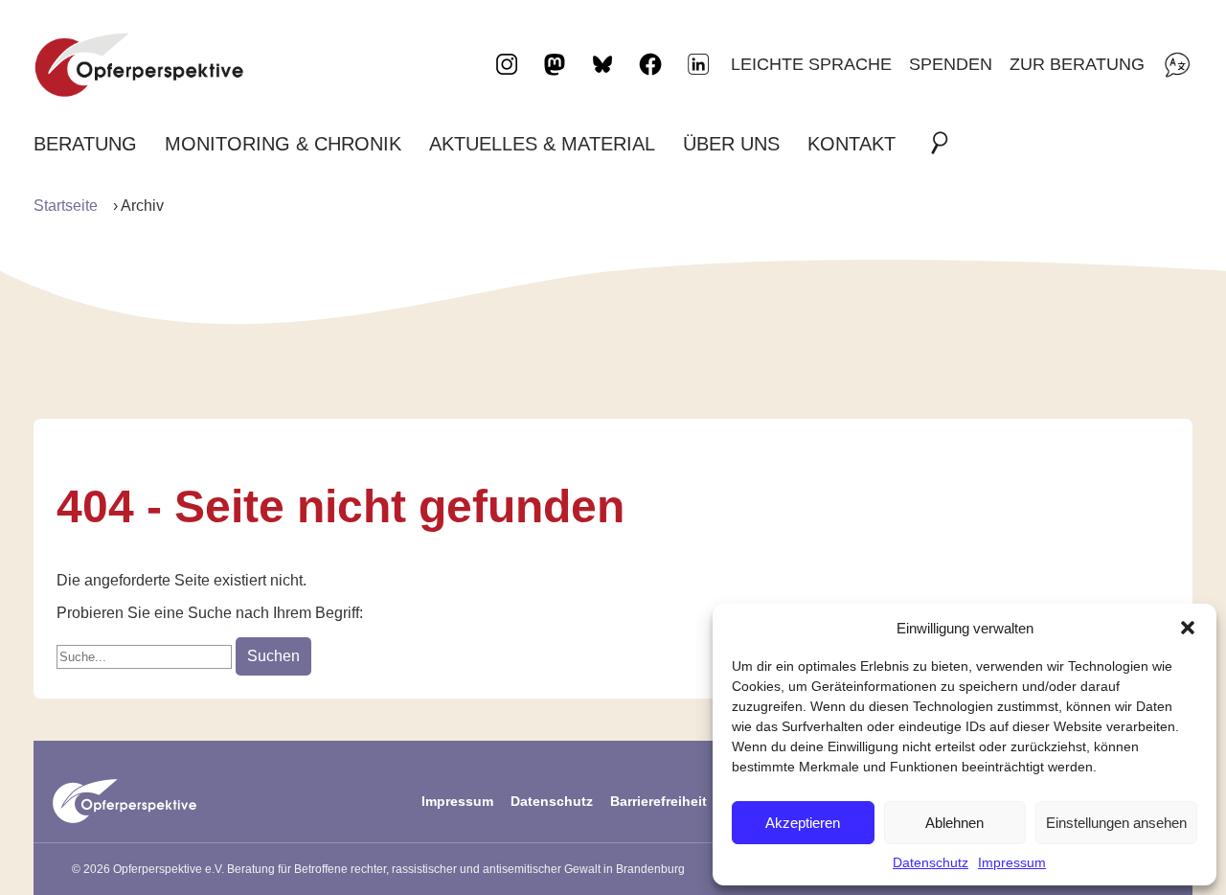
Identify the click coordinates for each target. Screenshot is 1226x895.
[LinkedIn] (698, 64)
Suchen (273, 656)
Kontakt (851, 143)
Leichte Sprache (811, 64)
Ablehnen (954, 823)
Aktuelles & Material (542, 143)
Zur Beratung (1077, 64)
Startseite (66, 205)
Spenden (950, 64)
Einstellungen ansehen (1116, 823)
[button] (1187, 627)
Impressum (1012, 862)
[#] (945, 143)
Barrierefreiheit (658, 801)
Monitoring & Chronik (283, 143)
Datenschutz (930, 862)
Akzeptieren (802, 823)
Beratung (85, 143)
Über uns (731, 143)
